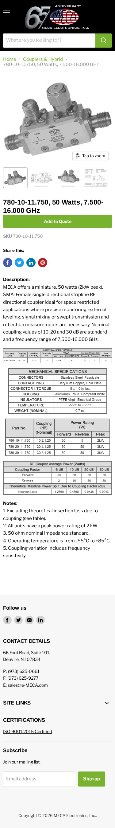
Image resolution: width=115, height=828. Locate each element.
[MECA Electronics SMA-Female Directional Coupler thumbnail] (68, 178)
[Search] (103, 40)
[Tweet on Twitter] (19, 262)
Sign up (91, 779)
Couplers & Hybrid (43, 59)
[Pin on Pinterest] (42, 262)
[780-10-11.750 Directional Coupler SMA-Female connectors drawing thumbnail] (41, 178)
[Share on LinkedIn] (31, 262)
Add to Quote (57, 221)
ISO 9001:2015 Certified (27, 731)
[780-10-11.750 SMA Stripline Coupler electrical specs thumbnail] (95, 178)
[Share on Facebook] (7, 262)
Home (9, 59)
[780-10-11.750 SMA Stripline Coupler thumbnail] (15, 178)
